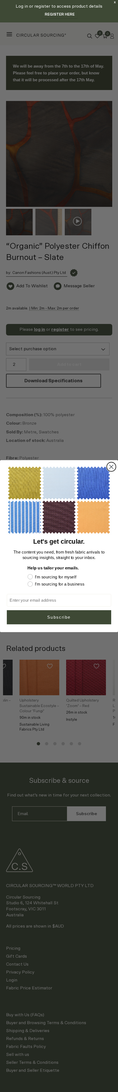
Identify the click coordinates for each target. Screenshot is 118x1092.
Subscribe (59, 617)
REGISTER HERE (60, 14)
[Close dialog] (111, 466)
